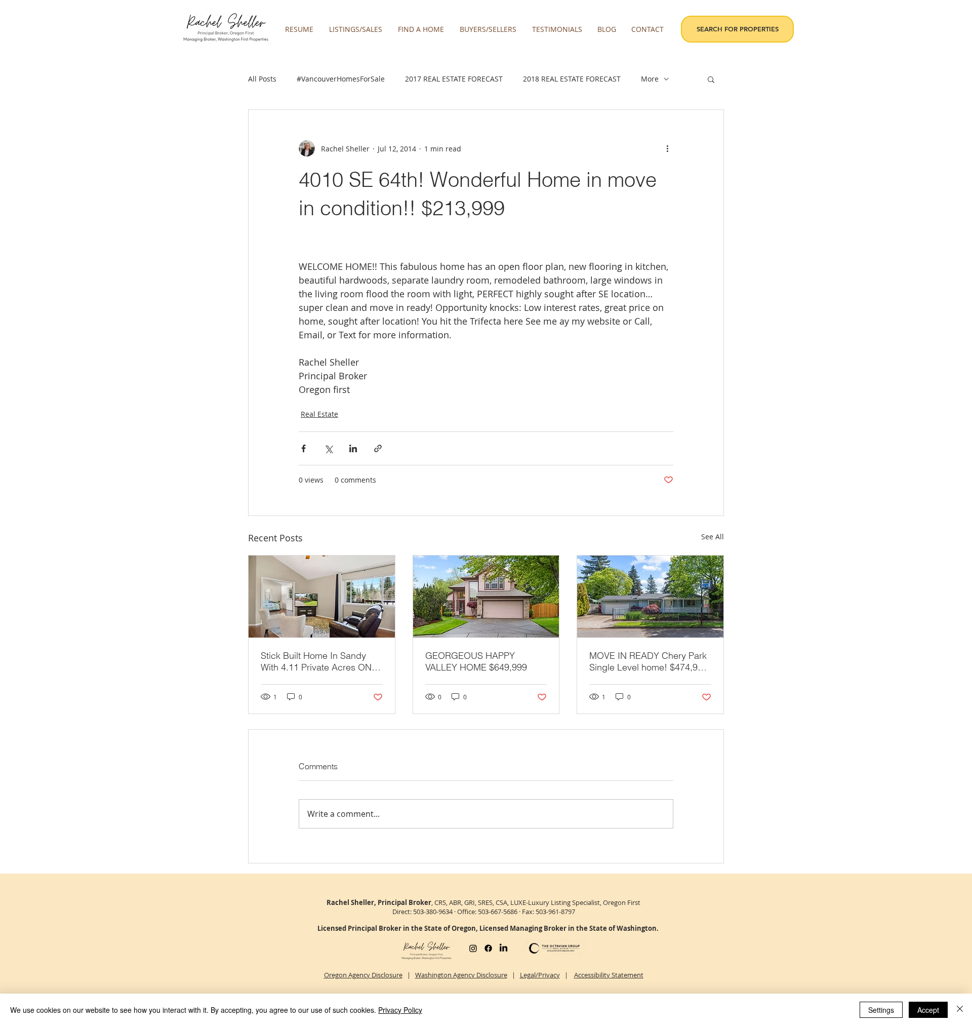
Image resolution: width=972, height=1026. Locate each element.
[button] (355, 29)
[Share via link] (378, 448)
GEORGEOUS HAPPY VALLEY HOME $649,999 (476, 661)
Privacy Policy (400, 1010)
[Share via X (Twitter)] (328, 448)
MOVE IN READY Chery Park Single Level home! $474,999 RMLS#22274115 (648, 661)
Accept (928, 1010)
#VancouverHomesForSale (341, 79)
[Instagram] (473, 948)
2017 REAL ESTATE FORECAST (454, 79)
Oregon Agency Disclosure (363, 974)
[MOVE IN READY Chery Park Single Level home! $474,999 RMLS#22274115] (650, 597)
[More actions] (667, 148)
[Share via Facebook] (303, 448)
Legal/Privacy (540, 974)
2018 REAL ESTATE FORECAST (572, 79)
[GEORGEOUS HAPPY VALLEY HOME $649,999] (486, 597)
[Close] (960, 1010)
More (650, 79)
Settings (881, 1010)
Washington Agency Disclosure (461, 974)
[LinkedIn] (503, 948)
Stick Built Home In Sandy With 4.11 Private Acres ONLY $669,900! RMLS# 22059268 (321, 661)
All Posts (262, 79)
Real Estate (319, 414)
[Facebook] (488, 948)
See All (712, 536)
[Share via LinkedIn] (353, 448)
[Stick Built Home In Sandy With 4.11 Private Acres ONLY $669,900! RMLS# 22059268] (322, 597)
